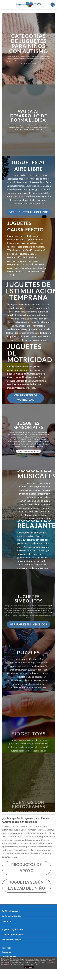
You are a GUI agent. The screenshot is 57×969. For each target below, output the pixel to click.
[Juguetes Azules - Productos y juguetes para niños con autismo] (28, 4)
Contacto (6, 921)
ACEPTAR (28, 967)
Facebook (6, 947)
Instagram (6, 952)
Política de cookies (10, 911)
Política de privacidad (12, 916)
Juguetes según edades (13, 929)
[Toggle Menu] (5, 4)
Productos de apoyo (11, 939)
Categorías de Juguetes (13, 934)
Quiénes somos (9, 956)
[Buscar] (53, 5)
